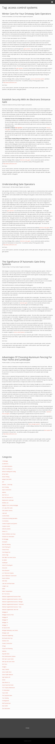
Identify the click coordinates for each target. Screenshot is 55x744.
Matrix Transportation (7, 591)
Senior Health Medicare (7, 674)
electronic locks (23, 170)
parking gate (9, 172)
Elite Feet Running (6, 544)
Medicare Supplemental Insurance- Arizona (12, 599)
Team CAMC (5, 693)
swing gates (15, 174)
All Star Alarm (5, 474)
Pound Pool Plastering (7, 648)
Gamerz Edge (5, 555)
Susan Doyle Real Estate (7, 685)
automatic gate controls (39, 343)
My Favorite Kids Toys (7, 638)
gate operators (10, 210)
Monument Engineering (7, 635)
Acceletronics (5, 463)
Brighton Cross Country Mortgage (10, 505)
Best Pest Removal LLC (7, 497)
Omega (4, 646)
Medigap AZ (5, 612)
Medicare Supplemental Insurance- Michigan (12, 601)
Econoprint (4, 542)
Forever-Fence (5, 549)
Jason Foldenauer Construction (9, 575)
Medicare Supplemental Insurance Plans (11, 596)
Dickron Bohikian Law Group (8, 534)
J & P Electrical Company (8, 573)
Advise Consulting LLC (7, 469)
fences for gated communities (35, 170)
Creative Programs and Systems (25, 16)
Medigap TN (5, 622)
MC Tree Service (6, 594)
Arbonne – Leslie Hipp (7, 484)
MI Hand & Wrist (6, 627)
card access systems (15, 170)
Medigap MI (5, 617)
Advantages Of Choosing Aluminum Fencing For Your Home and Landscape (27, 358)
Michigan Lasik (5, 633)
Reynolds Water (5, 653)
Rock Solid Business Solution (8, 656)
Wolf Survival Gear (6, 703)
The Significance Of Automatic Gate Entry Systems (23, 263)
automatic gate (23, 303)
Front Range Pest (6, 552)
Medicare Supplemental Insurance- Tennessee (13, 604)
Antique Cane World (6, 479)
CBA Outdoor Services (7, 510)
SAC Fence (4, 85)
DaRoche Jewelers (6, 528)
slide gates (47, 172)
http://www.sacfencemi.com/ (10, 82)
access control (5, 343)
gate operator (27, 49)
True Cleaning (5, 698)
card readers (25, 345)
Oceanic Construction (7, 643)
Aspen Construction (6, 489)
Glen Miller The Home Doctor (9, 557)
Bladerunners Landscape (8, 500)
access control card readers (15, 343)
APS (3, 482)
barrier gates (42, 168)
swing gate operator (21, 89)
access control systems (7, 87)
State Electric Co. (6, 682)
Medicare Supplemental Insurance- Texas (11, 607)
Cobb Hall (4, 513)
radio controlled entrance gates (28, 172)
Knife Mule (4, 581)
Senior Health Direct (6, 672)
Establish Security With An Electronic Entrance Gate (26, 100)
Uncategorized (5, 700)
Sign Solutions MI (6, 677)
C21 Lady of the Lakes (7, 508)
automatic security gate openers (21, 87)
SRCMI (3, 680)
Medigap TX (5, 625)
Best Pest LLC (5, 495)
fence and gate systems (34, 424)
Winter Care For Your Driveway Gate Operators (26, 13)
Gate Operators (18, 127)
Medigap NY (5, 620)
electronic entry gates (25, 160)
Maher (3, 588)
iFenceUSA (4, 568)
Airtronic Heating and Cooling (9, 471)
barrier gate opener (33, 87)
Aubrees (4, 492)
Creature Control (6, 526)
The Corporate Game (7, 695)
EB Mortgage (5, 539)
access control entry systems (37, 79)
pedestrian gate (16, 172)
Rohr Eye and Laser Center (8, 661)
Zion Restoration (6, 708)
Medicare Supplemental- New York (10, 609)
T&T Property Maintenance (8, 687)
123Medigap (5, 461)
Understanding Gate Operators (18, 184)
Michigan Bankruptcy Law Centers (10, 630)
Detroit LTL (5, 531)
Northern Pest (5, 640)
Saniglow (4, 667)
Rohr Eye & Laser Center (8, 659)
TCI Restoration (5, 690)
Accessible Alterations (7, 466)
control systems (32, 345)
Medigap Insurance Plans (8, 614)
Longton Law (5, 586)
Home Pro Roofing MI (7, 565)
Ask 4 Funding (5, 487)
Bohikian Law (5, 502)
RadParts (4, 651)
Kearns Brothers (6, 578)
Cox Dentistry (5, 521)
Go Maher (4, 560)
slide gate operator (11, 89)
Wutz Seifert (5, 706)
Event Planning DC (6, 547)
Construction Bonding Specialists (9, 518)
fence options (47, 430)
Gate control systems (42, 345)
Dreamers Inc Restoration (8, 536)
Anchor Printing (5, 476)
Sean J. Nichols (5, 669)
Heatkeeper (5, 562)
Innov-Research (5, 570)
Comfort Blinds (5, 515)
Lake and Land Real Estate (8, 583)
